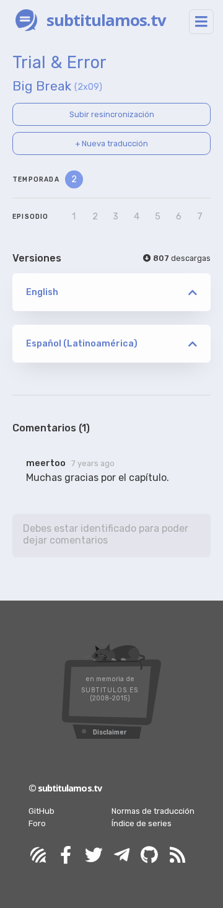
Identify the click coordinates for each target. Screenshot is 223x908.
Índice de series (142, 823)
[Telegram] (121, 856)
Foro (37, 823)
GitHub (41, 811)
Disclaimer (109, 732)
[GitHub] (149, 856)
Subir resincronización (111, 114)
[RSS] (177, 856)
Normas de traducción (153, 811)
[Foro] (37, 856)
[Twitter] (93, 856)
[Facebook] (65, 856)
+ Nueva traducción (111, 143)
